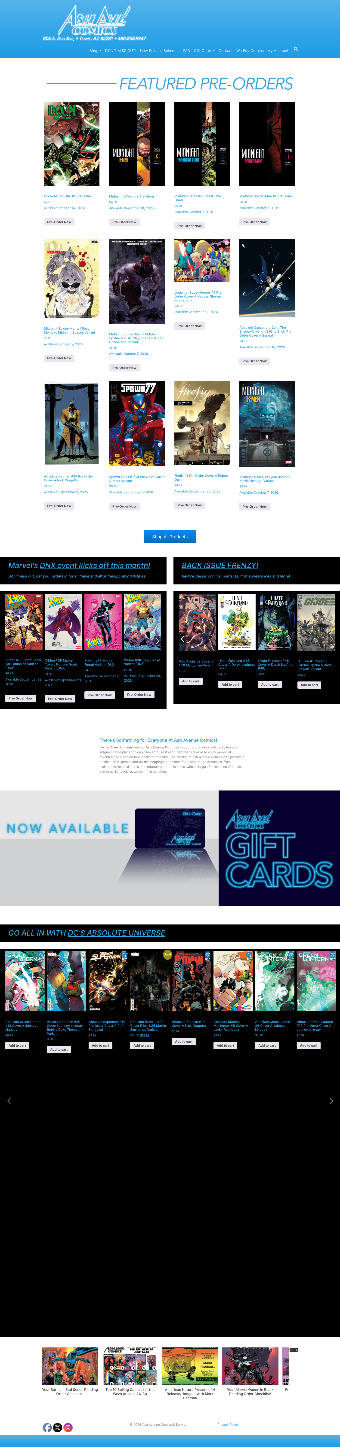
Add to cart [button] (190, 684)
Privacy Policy (228, 1424)
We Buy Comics (250, 50)
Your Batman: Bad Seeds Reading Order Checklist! (70, 1391)
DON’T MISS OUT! (120, 50)
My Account (277, 50)
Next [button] (157, 640)
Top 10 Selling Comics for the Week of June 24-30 (130, 1391)
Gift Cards (203, 50)
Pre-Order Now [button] (59, 222)
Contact (226, 50)
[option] (24, 648)
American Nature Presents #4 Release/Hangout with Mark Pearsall (190, 1393)
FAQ (186, 50)
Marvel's (79, 565)
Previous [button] (8, 640)
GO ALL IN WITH (86, 932)
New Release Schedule (159, 50)
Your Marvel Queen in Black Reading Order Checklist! (250, 1391)
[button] (294, 48)
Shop (94, 50)
